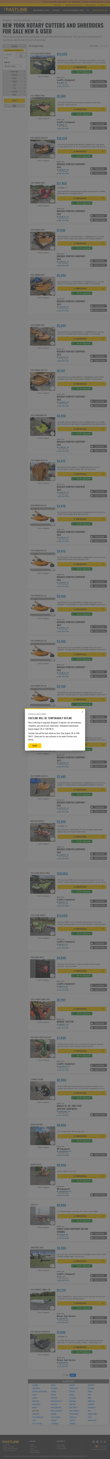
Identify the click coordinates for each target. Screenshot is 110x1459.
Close (34, 745)
